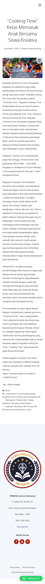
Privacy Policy (15, 567)
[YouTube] (22, 541)
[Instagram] (27, 541)
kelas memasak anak (32, 397)
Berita (7, 390)
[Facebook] (16, 541)
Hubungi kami (22, 527)
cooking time (10, 394)
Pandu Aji (29, 572)
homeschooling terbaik (26, 394)
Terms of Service (28, 567)
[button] (31, 578)
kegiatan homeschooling (12, 397)
